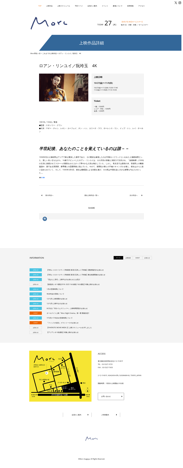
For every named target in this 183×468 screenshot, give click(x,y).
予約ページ (79, 6)
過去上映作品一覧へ (91, 195)
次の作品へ (134, 195)
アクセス (141, 6)
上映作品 (49, 6)
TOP (39, 6)
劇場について (117, 6)
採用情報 (130, 6)
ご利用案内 (105, 415)
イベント (105, 6)
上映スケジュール (63, 6)
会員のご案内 (92, 6)
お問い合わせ (106, 396)
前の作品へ (49, 195)
